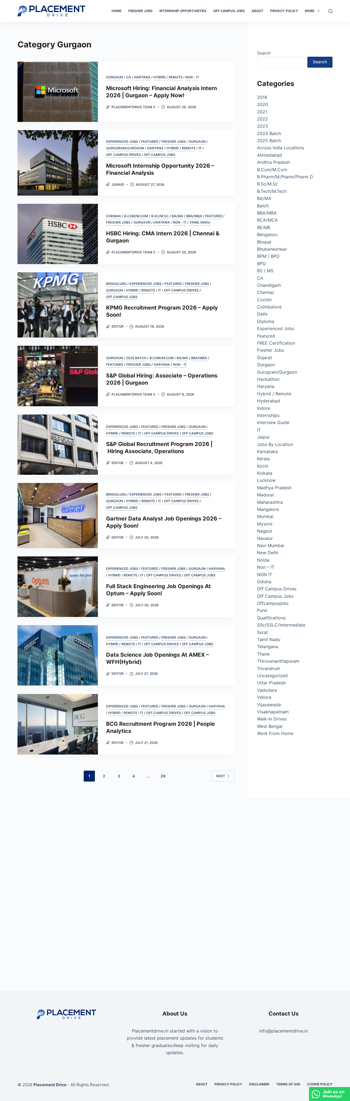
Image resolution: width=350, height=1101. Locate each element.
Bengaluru (116, 284)
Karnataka (267, 451)
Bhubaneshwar (272, 249)
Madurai (265, 494)
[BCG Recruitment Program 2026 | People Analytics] (58, 724)
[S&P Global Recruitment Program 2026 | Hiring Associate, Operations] (58, 444)
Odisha (264, 581)
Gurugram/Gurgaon (125, 148)
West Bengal (269, 726)
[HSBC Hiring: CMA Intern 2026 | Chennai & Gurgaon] (58, 234)
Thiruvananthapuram (278, 661)
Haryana (142, 77)
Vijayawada (269, 704)
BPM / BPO (268, 256)
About (257, 11)
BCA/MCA (267, 220)
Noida (263, 560)
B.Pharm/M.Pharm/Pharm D (285, 176)
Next (220, 776)
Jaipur (263, 437)
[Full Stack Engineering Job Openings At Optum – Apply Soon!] (58, 586)
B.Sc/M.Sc (160, 216)
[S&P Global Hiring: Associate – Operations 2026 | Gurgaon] (58, 376)
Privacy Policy (284, 11)
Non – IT (265, 567)
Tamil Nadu (199, 222)
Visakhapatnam (273, 711)
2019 (262, 97)
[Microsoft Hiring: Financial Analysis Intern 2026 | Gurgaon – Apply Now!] (58, 92)
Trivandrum (268, 668)
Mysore (264, 524)
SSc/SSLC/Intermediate (281, 625)
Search (264, 53)
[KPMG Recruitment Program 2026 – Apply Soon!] (58, 305)
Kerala (263, 458)
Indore (263, 408)
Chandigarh (269, 285)
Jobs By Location (275, 444)
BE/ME (264, 227)
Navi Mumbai (270, 545)
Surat (262, 632)
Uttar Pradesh (271, 682)
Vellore (264, 697)
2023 (262, 126)
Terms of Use (288, 1084)
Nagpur (264, 531)
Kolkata (264, 473)
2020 (262, 104)
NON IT (264, 574)
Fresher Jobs (140, 11)
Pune (262, 610)
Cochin (264, 299)
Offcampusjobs (272, 603)
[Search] (330, 11)
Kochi (262, 466)
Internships (268, 415)
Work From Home (275, 733)
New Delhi (267, 552)
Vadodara (267, 690)
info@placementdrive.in (283, 1031)
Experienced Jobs (122, 141)
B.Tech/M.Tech (272, 191)
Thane (263, 654)
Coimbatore (269, 307)
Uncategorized (272, 675)
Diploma (265, 321)
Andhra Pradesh (273, 162)
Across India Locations (280, 147)
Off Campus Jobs (229, 11)
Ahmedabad (269, 155)
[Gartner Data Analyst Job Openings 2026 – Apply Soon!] (58, 515)
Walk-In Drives (272, 719)
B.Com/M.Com (136, 216)
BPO (261, 263)
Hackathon (268, 379)
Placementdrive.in (150, 1031)
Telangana (267, 646)
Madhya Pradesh (274, 487)
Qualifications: (271, 617)
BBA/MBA (194, 216)
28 (163, 776)
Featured (149, 141)
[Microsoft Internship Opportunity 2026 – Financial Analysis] (58, 162)
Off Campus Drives (123, 155)
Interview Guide (273, 422)
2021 (262, 112)
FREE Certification (276, 343)
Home (116, 11)
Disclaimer (259, 1084)
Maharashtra (270, 502)
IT (200, 148)
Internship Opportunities (182, 11)
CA (128, 77)
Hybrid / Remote (167, 77)
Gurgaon (114, 77)
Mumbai (265, 516)
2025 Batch (136, 358)
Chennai (113, 216)
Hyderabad (268, 401)
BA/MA (177, 216)
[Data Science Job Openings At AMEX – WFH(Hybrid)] (58, 655)
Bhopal (264, 242)
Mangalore (268, 509)
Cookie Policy (319, 1084)
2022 (262, 119)
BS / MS (265, 270)
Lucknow (266, 480)
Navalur (265, 538)
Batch (263, 205)
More (309, 11)
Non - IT (192, 77)
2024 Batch (269, 133)
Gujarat (264, 357)
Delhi (262, 314)
